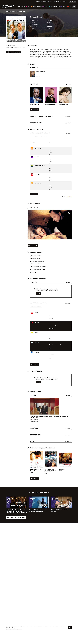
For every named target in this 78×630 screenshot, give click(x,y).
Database (46, 6)
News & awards (10, 45)
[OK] (70, 627)
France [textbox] (33, 142)
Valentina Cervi (63, 104)
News (29, 6)
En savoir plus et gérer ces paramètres (14, 628)
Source (63, 196)
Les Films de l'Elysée (53, 325)
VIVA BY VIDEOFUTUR (39, 165)
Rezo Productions (50, 22)
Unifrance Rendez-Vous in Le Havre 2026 (43, 1)
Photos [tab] (30, 207)
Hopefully (62, 469)
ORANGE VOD (38, 148)
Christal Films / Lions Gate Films (55, 344)
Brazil (36, 332)
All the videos (21, 517)
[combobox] (40, 142)
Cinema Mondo (52, 354)
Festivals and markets (37, 6)
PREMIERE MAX (38, 174)
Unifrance (64, 6)
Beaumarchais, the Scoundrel (35, 470)
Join (70, 6)
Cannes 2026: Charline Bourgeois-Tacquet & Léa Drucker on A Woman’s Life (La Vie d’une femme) (16, 511)
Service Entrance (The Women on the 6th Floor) (50, 470)
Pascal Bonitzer (50, 20)
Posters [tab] (36, 207)
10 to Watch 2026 (57, 1)
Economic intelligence (55, 6)
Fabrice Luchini (34, 104)
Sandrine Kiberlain (50, 104)
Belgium (37, 322)
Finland (37, 352)
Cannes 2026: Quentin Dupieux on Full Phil (61, 510)
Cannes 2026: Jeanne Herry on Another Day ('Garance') (38, 510)
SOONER (37, 157)
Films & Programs (21, 6)
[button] (69, 213)
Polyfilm (50, 315)
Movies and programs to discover (15, 47)
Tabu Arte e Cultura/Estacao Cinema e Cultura (58, 334)
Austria (37, 312)
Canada (37, 342)
